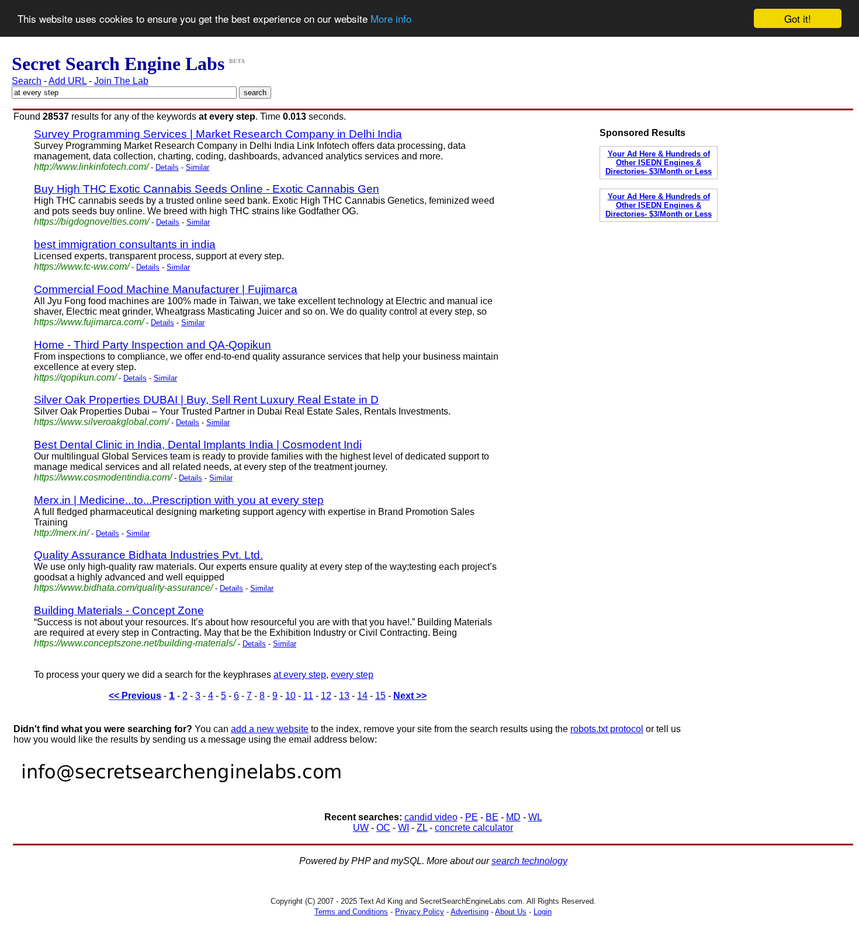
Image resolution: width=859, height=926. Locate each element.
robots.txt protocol (606, 729)
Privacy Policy (419, 911)
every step (352, 675)
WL (535, 817)
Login (543, 911)
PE (471, 817)
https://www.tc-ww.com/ (81, 266)
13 (344, 696)
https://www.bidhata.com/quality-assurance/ (123, 588)
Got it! (797, 18)
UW (361, 828)
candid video (431, 817)
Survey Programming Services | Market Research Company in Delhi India (218, 134)
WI (403, 828)
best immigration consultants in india (125, 244)
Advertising (470, 911)
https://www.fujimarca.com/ (89, 322)
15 (380, 696)
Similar (197, 167)
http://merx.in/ (61, 533)
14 (362, 696)
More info (390, 19)
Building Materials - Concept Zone (119, 610)
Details (167, 167)
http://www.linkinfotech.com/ (91, 167)
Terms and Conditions (351, 911)
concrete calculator (474, 828)
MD (513, 817)
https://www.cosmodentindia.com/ (103, 477)
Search (26, 81)
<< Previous (135, 696)
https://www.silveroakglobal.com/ (101, 422)
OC (383, 828)
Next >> (410, 696)
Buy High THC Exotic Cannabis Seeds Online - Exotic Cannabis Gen (206, 189)
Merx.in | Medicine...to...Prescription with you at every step (179, 500)
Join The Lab (121, 81)
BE (492, 817)
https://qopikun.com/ (75, 377)
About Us (511, 911)
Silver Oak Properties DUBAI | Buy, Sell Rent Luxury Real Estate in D (206, 400)
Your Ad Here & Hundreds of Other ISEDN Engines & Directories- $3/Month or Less (658, 162)
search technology (529, 861)
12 (326, 696)
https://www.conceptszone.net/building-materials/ (134, 643)
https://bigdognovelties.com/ (91, 222)
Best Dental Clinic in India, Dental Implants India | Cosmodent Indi (198, 444)
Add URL (67, 81)
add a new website (270, 729)
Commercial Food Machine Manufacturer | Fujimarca (165, 289)
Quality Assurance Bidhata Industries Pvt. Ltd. (148, 555)
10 (290, 696)
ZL (422, 828)
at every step (299, 675)
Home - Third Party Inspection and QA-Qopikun (152, 345)
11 (308, 696)
